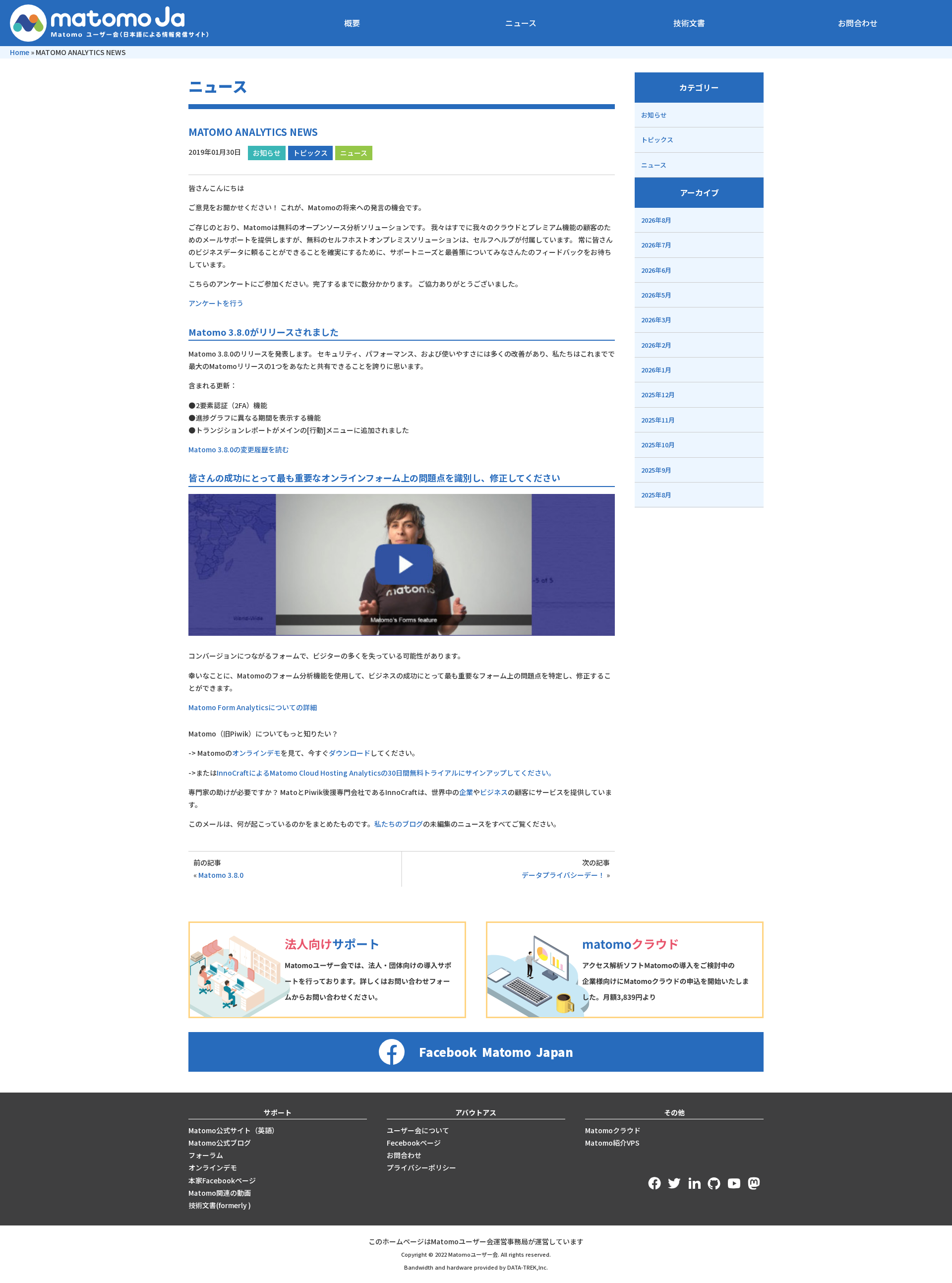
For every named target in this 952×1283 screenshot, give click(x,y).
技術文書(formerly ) (219, 1205)
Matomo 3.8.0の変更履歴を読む (238, 449)
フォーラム (205, 1155)
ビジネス (494, 792)
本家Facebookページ (222, 1180)
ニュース (520, 23)
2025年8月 (656, 494)
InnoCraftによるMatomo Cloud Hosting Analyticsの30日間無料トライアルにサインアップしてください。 (386, 773)
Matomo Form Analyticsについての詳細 (252, 707)
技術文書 (689, 23)
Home (19, 52)
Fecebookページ (414, 1143)
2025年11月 (658, 420)
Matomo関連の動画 (219, 1193)
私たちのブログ (398, 824)
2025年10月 (658, 444)
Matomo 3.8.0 (220, 875)
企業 (466, 792)
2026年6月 (656, 270)
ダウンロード (349, 753)
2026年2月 (656, 345)
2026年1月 (656, 369)
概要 (352, 23)
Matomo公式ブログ (219, 1143)
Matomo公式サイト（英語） (233, 1130)
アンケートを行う (215, 303)
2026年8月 (656, 220)
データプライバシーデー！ (563, 875)
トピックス (310, 153)
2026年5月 (656, 295)
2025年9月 (656, 470)
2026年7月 (656, 244)
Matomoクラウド (613, 1130)
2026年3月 (656, 319)
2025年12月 (658, 394)
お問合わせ (858, 23)
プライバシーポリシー (421, 1167)
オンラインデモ (256, 753)
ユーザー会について (418, 1130)
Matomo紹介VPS (612, 1143)
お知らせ (267, 153)
